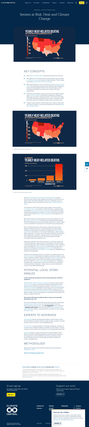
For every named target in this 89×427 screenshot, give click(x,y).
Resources (70, 2)
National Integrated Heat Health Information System (38, 291)
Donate (81, 2)
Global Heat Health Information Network (37, 283)
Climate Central (41, 367)
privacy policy (69, 419)
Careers (39, 408)
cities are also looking (41, 261)
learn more (57, 418)
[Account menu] (86, 2)
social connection (35, 95)
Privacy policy (48, 423)
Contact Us (40, 406)
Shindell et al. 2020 (29, 349)
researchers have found (32, 220)
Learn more (59, 394)
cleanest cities (29, 310)
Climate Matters (26, 367)
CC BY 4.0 (56, 367)
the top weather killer (36, 76)
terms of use (59, 419)
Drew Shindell (28, 319)
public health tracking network (34, 304)
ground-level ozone (31, 307)
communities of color (43, 249)
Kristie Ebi (27, 333)
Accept (56, 423)
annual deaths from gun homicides (42, 82)
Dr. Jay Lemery (28, 326)
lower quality (49, 248)
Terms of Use (29, 377)
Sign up (10, 394)
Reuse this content (51, 9)
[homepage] (8, 2)
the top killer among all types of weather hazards (41, 198)
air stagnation (48, 305)
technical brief (28, 284)
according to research (32, 80)
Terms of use (39, 423)
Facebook (78, 408)
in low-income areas (41, 246)
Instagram (78, 406)
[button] (28, 3)
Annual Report (51, 409)
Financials (64, 406)
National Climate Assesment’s (43, 214)
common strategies (56, 258)
